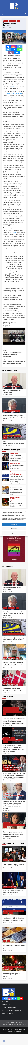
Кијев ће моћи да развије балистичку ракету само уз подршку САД (17, 467)
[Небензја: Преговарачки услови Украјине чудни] (14, 577)
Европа (5, 386)
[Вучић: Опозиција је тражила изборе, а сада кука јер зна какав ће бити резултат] (5, 456)
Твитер (12, 1022)
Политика (12, 453)
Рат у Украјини (12, 20)
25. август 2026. (8, 394)
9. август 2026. (7, 781)
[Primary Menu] (3, 14)
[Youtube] (21, 998)
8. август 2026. (7, 810)
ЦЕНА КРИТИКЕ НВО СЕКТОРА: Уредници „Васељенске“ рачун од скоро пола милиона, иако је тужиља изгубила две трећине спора (13, 833)
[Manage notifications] (4, 1041)
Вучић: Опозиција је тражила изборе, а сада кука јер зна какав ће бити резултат (16, 458)
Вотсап (14, 1024)
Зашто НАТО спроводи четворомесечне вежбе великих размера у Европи (14, 361)
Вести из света (7, 1013)
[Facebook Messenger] (17, 52)
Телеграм (5, 1024)
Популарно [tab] (16, 450)
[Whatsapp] (19, 49)
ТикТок (24, 1024)
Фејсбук (7, 1022)
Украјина (13, 232)
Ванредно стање (6, 708)
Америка (6, 435)
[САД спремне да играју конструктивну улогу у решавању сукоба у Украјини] (14, 627)
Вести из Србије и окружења (12, 1010)
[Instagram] (14, 46)
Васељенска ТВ (15, 708)
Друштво (12, 474)
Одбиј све (14, 528)
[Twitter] (19, 46)
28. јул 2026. (6, 838)
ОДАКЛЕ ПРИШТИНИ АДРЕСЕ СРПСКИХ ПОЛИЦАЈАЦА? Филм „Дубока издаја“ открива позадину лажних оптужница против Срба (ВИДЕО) (14, 776)
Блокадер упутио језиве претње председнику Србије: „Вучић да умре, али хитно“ (16, 504)
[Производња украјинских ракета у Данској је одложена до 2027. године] (14, 678)
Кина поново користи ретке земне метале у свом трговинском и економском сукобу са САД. (16, 491)
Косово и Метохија (7, 769)
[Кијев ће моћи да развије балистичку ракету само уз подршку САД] (5, 466)
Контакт (5, 1001)
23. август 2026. (7, 692)
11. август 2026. (7, 753)
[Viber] (11, 52)
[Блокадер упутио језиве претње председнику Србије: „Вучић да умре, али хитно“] (5, 502)
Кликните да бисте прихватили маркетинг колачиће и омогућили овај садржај (14, 336)
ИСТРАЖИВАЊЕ (6, 712)
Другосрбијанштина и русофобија (15, 472)
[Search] (25, 14)
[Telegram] (8, 49)
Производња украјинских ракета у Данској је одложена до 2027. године (13, 689)
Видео (13, 737)
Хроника (5, 742)
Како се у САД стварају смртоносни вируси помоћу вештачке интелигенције (12, 353)
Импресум (6, 1004)
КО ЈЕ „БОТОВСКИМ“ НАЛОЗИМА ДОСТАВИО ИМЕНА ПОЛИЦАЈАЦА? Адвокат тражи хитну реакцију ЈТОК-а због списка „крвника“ (13, 748)
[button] (25, 511)
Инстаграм (19, 1022)
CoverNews (10, 1031)
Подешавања (14, 533)
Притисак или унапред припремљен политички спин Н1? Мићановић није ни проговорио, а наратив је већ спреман (17, 480)
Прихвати (14, 524)
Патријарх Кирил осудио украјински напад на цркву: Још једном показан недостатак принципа (13, 664)
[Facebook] (8, 46)
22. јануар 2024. (7, 27)
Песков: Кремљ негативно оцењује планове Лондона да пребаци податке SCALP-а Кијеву (14, 417)
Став (18, 20)
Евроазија (5, 20)
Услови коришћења (9, 1007)
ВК (10, 1024)
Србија (16, 453)
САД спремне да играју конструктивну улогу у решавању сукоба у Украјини (14, 442)
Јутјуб (19, 1024)
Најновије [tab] (6, 450)
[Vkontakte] (14, 49)
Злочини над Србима (7, 767)
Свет (18, 386)
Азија (11, 486)
